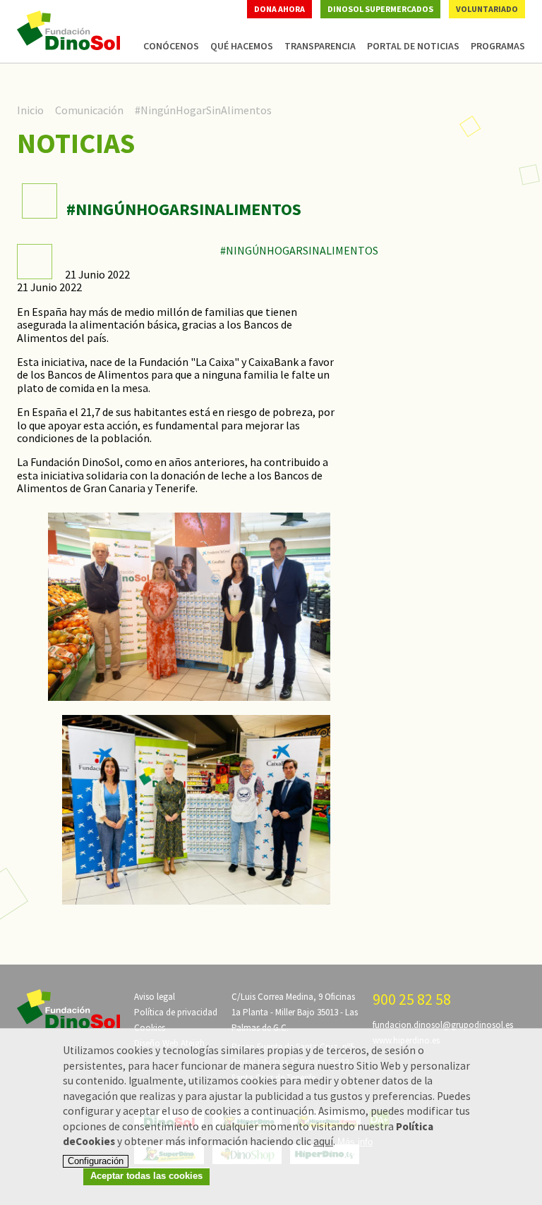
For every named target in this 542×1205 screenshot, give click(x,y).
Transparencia (320, 45)
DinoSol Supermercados (380, 9)
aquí (323, 1141)
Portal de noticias (413, 45)
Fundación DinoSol (68, 30)
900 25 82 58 (412, 999)
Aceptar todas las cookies (146, 1175)
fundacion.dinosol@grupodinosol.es (443, 1025)
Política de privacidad (175, 1012)
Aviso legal (154, 997)
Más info (355, 1142)
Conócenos (171, 45)
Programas (498, 45)
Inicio (30, 110)
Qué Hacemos (241, 45)
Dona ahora (279, 9)
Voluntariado (487, 9)
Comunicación (89, 110)
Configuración (96, 1161)
